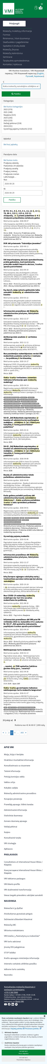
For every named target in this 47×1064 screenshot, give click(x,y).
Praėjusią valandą (11, 163)
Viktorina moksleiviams (14, 930)
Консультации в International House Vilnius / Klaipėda (23, 872)
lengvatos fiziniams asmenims (26, 707)
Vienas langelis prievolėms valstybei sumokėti (23, 895)
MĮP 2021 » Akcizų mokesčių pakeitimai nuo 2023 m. (22, 285)
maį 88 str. (25, 520)
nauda (22, 518)
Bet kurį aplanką (10, 144)
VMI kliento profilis (12, 884)
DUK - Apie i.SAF (14, 683)
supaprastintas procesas (33, 524)
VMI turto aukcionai (12, 941)
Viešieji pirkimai (12, 123)
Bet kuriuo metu (10, 160)
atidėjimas (7, 518)
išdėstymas (15, 518)
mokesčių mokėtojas (9, 399)
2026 (10, 233)
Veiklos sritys (9, 782)
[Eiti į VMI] (13, 9)
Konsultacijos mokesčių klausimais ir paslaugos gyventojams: (19, 988)
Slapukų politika (16, 1029)
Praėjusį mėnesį (10, 171)
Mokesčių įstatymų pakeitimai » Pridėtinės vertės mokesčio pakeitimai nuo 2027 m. (23, 237)
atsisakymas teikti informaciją (33, 407)
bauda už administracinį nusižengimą (14, 524)
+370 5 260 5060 (11, 992)
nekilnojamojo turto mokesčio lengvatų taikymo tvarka (19, 709)
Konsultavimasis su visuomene (17, 765)
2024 (8, 126)
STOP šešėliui (10, 952)
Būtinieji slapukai (11, 1032)
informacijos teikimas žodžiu (30, 403)
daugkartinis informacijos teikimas (13, 407)
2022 (8, 109)
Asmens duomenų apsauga (15, 821)
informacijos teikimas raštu (11, 405)
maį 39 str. (31, 397)
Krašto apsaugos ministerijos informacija (21, 958)
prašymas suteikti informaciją (12, 403)
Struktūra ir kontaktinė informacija (19, 760)
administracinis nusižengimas (12, 520)
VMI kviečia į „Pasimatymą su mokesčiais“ (22, 936)
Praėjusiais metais (11, 174)
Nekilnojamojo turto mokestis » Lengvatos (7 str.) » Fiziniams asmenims (23, 712)
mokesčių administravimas (11, 397)
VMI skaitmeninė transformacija (17, 889)
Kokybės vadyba (11, 787)
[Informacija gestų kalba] (36, 9)
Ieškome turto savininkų (14, 969)
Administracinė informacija (15, 810)
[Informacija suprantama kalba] (41, 9)
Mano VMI (19, 1001)
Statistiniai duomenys (13, 815)
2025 (8, 117)
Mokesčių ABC (10, 924)
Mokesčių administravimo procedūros (20, 793)
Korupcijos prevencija (13, 799)
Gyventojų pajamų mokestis (18, 128)
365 (22, 732)
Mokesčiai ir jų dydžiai (13, 908)
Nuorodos (8, 974)
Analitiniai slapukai (11, 1043)
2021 (8, 112)
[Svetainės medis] (42, 4)
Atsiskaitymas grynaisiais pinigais (18, 913)
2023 (8, 120)
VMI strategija (10, 843)
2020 (10, 373)
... (18, 732)
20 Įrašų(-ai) (8, 720)
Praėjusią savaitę (11, 168)
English (40, 73)
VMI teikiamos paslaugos (14, 878)
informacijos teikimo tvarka (11, 401)
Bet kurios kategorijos (13, 106)
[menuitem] (17, 31)
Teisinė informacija (12, 771)
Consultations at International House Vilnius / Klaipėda (23, 863)
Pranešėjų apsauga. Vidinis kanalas (18, 804)
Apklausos (8, 848)
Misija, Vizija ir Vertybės (14, 754)
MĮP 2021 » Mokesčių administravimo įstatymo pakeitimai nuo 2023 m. (22, 330)
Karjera (7, 832)
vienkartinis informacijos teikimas (30, 405)
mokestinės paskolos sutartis (12, 522)
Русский (29, 76)
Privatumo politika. (32, 1029)
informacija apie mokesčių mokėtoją (27, 399)
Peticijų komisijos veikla (14, 776)
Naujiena (10, 115)
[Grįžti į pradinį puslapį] (3, 82)
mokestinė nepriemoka (32, 518)
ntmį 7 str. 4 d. (12, 707)
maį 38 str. (23, 397)
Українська (38, 76)
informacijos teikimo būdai (28, 401)
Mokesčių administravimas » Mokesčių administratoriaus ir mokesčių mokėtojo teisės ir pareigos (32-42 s (22, 411)
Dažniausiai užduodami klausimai (18, 919)
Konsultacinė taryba (12, 837)
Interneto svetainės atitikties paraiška (20, 963)
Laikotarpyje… (10, 176)
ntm (5, 707)
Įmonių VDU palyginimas (14, 947)
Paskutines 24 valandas (13, 165)
